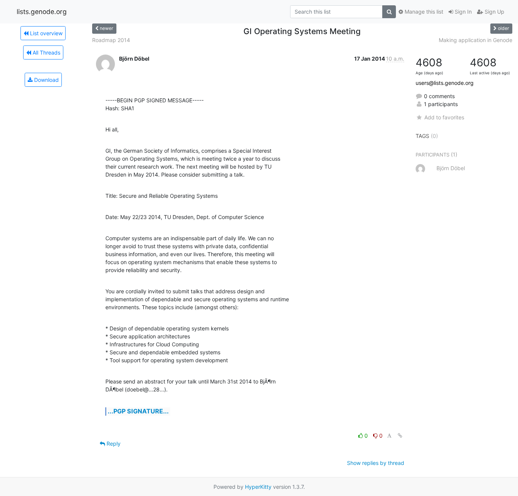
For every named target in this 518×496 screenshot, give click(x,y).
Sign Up (493, 11)
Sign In (462, 11)
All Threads (45, 52)
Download (46, 80)
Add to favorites (444, 117)
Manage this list (423, 11)
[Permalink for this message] (400, 435)
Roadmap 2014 (111, 40)
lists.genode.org (42, 12)
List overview (45, 33)
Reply (113, 443)
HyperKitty (258, 486)
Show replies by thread (375, 463)
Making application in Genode (475, 40)
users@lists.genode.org (445, 83)
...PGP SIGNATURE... (138, 411)
